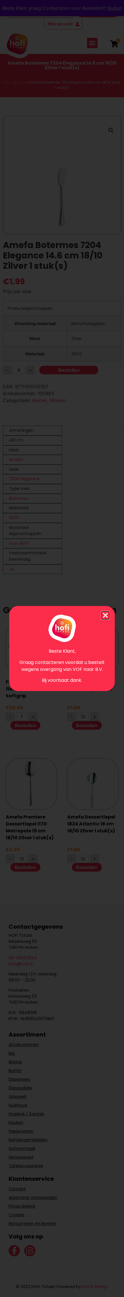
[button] (105, 615)
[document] (62, 648)
